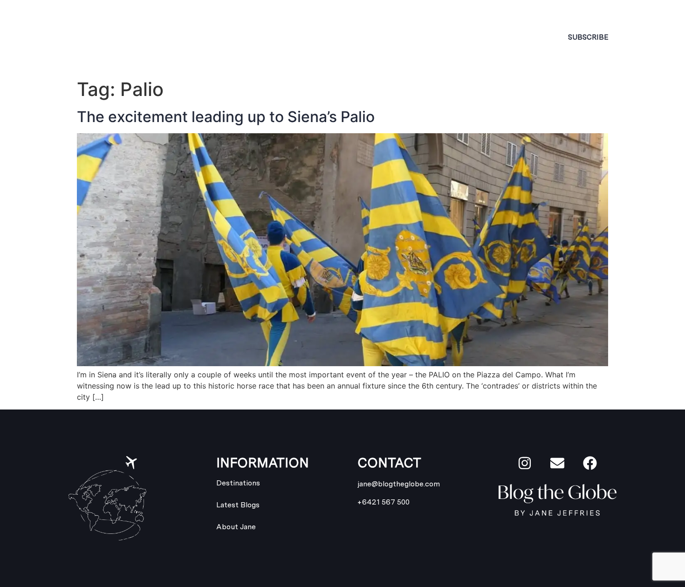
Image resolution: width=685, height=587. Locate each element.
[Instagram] (525, 463)
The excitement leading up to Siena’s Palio (226, 117)
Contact (488, 37)
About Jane (218, 37)
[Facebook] (590, 463)
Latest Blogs (408, 37)
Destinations (304, 37)
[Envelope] (557, 463)
